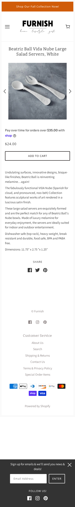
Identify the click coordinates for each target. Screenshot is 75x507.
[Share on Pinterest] (45, 270)
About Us (37, 343)
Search (37, 349)
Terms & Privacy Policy (37, 368)
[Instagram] (37, 498)
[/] (37, 26)
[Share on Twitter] (37, 270)
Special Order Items (37, 374)
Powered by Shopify (37, 406)
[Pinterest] (45, 498)
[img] (30, 322)
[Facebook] (29, 498)
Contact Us (37, 362)
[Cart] (68, 26)
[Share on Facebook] (30, 270)
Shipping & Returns (37, 355)
